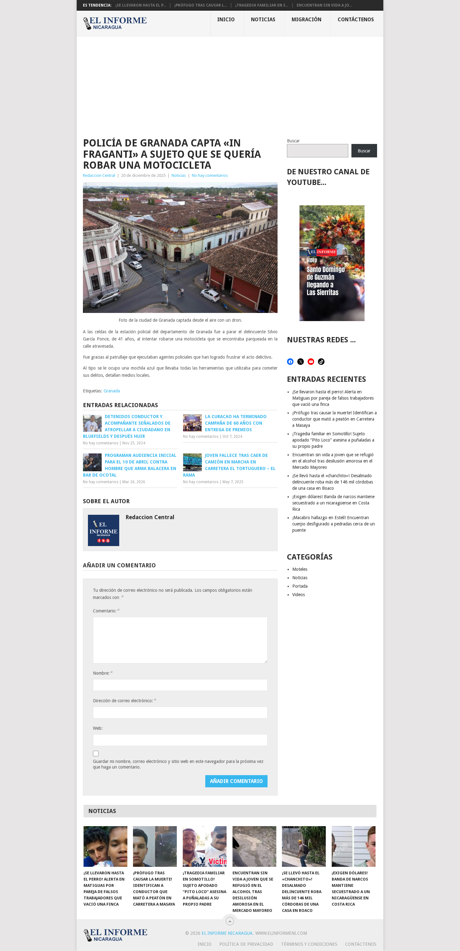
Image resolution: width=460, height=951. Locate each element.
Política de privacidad (246, 944)
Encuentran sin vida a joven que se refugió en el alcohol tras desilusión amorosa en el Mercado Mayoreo (333, 461)
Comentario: (106, 611)
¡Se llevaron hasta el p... (140, 5)
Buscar (293, 140)
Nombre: (102, 673)
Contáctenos (356, 20)
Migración (306, 20)
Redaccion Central (99, 175)
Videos (298, 594)
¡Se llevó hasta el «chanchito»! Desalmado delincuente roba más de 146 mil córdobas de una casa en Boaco (332, 482)
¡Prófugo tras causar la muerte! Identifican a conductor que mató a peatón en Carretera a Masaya (334, 419)
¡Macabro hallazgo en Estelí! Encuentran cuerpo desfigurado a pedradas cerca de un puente (333, 524)
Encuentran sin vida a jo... (324, 5)
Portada (300, 586)
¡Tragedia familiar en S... (261, 5)
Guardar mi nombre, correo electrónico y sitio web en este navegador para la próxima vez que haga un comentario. (178, 764)
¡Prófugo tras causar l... (200, 5)
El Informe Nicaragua (227, 933)
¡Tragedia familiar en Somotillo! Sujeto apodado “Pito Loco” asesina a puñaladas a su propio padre (333, 440)
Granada (112, 390)
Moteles (299, 569)
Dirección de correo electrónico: (124, 700)
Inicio (226, 20)
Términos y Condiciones (309, 944)
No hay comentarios (210, 175)
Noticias (263, 20)
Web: (98, 728)
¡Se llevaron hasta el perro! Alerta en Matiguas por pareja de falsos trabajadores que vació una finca (333, 398)
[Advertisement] (230, 83)
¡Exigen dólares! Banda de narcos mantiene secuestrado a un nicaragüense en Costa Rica (333, 503)
